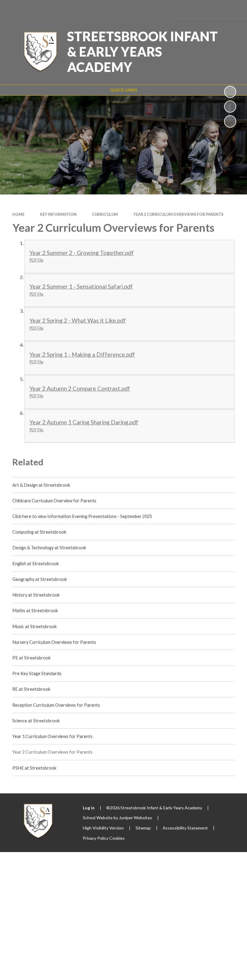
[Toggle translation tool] (199, 9)
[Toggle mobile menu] (233, 9)
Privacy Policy (95, 838)
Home (18, 214)
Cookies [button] (117, 838)
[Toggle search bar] (216, 9)
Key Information (58, 214)
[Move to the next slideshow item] (230, 121)
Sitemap (143, 827)
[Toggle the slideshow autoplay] (230, 92)
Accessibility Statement (185, 827)
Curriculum (105, 214)
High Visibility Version (103, 827)
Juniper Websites (135, 817)
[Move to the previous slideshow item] (230, 107)
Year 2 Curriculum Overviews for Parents (178, 214)
